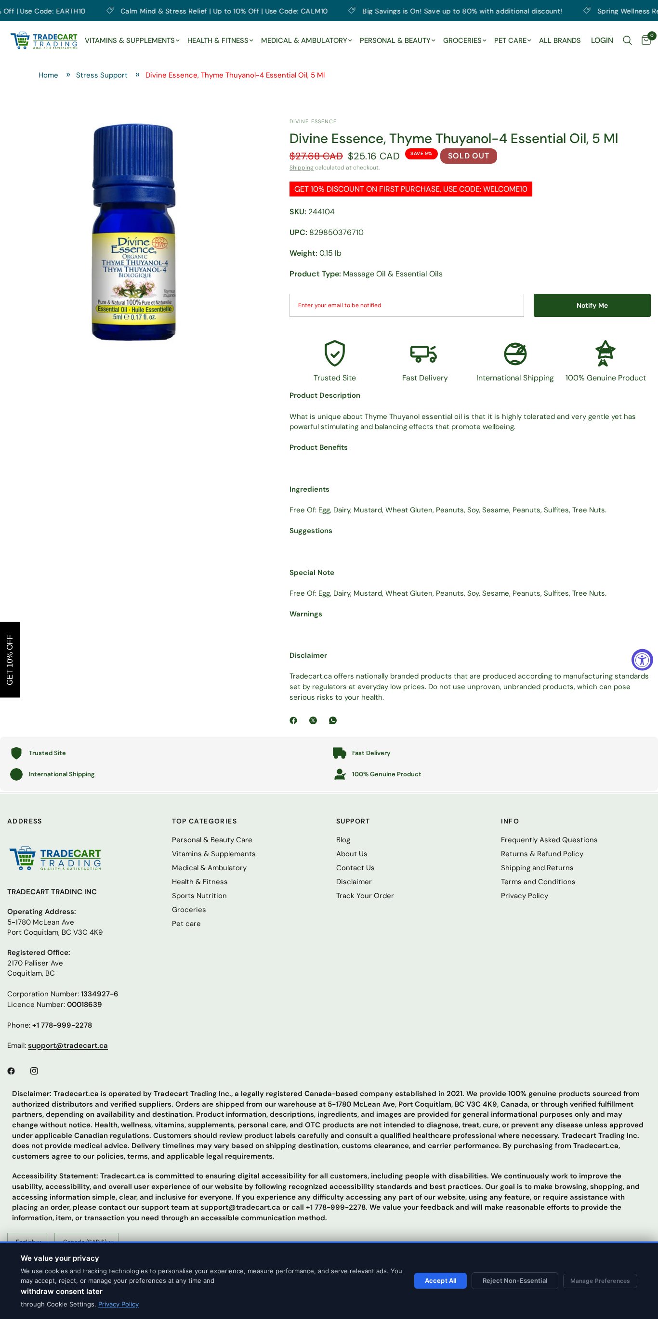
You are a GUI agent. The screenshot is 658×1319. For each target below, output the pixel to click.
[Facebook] (295, 720)
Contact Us (355, 868)
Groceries (189, 909)
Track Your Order (365, 896)
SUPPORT (353, 821)
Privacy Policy (118, 1304)
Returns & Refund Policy (542, 854)
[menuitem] (132, 40)
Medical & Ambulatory (209, 868)
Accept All (440, 1280)
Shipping (302, 167)
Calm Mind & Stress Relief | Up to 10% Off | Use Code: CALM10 (185, 10)
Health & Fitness (200, 882)
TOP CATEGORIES (204, 821)
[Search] (627, 40)
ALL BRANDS (560, 40)
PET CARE (510, 40)
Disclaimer (354, 882)
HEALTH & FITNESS (218, 40)
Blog (343, 840)
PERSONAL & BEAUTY (395, 40)
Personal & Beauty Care (212, 840)
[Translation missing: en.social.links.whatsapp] (335, 720)
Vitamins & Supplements (214, 854)
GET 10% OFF (10, 659)
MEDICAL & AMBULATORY (304, 40)
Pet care (186, 923)
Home (48, 75)
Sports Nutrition (199, 896)
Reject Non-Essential (515, 1280)
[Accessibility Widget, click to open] (642, 659)
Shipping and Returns (537, 868)
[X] (315, 720)
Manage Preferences (600, 1280)
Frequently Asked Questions (549, 840)
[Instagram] (41, 1071)
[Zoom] (240, 138)
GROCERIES (462, 40)
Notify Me (592, 305)
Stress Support (102, 75)
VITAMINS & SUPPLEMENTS (130, 40)
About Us (352, 854)
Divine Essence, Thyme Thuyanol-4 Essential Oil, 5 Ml (235, 75)
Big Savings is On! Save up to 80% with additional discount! (424, 10)
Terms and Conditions (538, 882)
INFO (510, 821)
